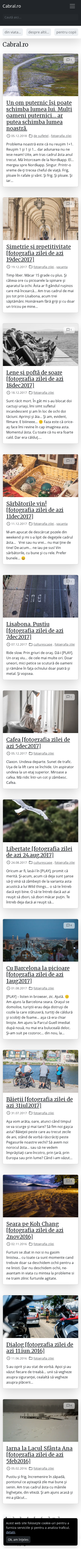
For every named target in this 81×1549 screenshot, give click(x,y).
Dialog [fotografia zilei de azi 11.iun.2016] (39, 1347)
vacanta (62, 267)
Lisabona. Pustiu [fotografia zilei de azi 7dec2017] (35, 630)
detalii (10, 1532)
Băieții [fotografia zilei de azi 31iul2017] (39, 1102)
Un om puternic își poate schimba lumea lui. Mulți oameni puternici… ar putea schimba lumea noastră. (39, 115)
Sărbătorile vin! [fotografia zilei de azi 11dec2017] (35, 510)
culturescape (42, 644)
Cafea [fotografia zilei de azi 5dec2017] (38, 742)
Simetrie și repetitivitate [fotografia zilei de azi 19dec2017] (38, 253)
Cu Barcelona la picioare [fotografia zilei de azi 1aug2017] (38, 974)
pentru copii (66, 32)
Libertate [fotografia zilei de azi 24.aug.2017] (39, 852)
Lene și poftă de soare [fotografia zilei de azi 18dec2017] (35, 379)
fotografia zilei (61, 136)
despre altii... (38, 32)
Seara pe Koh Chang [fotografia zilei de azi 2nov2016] (35, 1230)
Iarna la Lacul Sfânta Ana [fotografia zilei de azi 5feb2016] (39, 1455)
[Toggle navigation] (72, 6)
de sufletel (41, 136)
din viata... (13, 32)
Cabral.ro (12, 6)
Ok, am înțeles (18, 1539)
